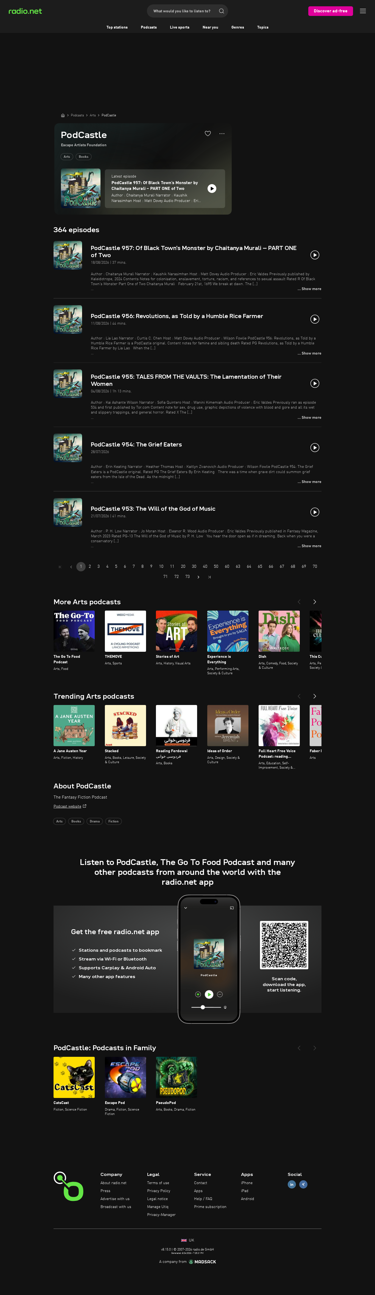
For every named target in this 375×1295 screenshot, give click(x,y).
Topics (262, 27)
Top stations (117, 27)
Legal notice (157, 1199)
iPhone (247, 1183)
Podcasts (149, 27)
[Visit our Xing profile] (303, 1184)
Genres (237, 27)
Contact (200, 1183)
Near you (210, 27)
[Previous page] (71, 567)
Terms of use (158, 1183)
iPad (244, 1191)
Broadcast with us (115, 1207)
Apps (198, 1191)
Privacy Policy (158, 1191)
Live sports (179, 27)
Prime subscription (210, 1207)
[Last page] (209, 577)
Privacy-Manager (161, 1215)
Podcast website (67, 806)
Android (247, 1199)
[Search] (221, 11)
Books (83, 157)
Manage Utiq (158, 1207)
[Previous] (299, 599)
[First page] (60, 567)
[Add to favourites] (207, 133)
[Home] (63, 115)
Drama (95, 821)
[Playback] (212, 188)
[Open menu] (363, 11)
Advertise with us (115, 1199)
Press (105, 1191)
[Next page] (198, 577)
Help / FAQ (203, 1199)
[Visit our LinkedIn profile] (292, 1184)
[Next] (314, 599)
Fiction (113, 821)
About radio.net (113, 1183)
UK (191, 1240)
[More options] (222, 133)
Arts (67, 157)
